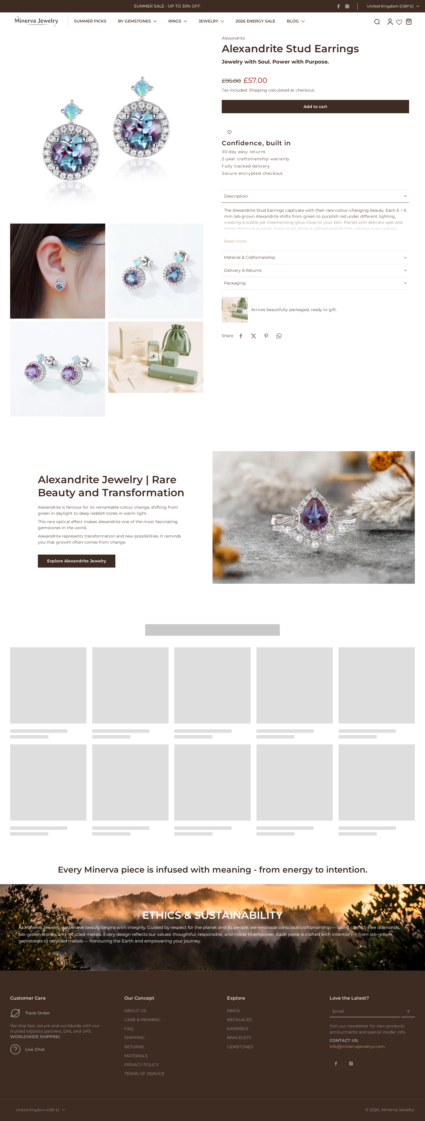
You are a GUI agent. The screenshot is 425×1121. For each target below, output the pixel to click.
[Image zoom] (106, 124)
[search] (377, 21)
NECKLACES (239, 1019)
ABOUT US (135, 1010)
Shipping (258, 90)
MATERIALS (136, 1055)
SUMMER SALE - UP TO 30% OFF (167, 6)
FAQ (128, 1028)
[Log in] (389, 21)
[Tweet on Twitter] (253, 336)
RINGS (233, 1010)
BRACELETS (239, 1037)
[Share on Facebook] (240, 336)
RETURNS (134, 1046)
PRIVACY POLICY (141, 1064)
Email (338, 1011)
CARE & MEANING (142, 1019)
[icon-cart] (408, 21)
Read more (235, 241)
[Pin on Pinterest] (266, 336)
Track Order (37, 1013)
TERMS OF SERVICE (144, 1073)
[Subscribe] (408, 1011)
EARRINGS (237, 1028)
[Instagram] (347, 6)
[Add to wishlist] (229, 132)
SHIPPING (134, 1037)
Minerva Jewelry (397, 1109)
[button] (315, 106)
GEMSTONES (240, 1046)
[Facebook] (338, 6)
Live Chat (35, 1049)
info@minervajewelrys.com (357, 1046)
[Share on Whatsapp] (279, 336)
